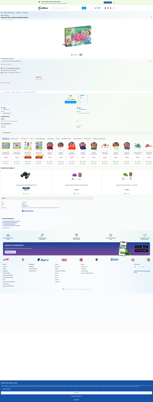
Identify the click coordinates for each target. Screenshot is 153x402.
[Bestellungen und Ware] (105, 8)
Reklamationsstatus (33, 268)
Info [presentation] (2, 92)
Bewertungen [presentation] (7, 92)
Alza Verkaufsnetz (6, 273)
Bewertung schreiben (71, 102)
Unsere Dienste (6, 283)
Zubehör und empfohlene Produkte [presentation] (29, 92)
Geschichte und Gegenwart (60, 270)
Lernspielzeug (18, 12)
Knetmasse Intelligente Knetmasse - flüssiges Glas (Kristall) (61, 153)
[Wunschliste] (108, 8)
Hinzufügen (27, 193)
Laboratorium (25, 12)
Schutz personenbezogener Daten (84, 289)
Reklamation (5, 270)
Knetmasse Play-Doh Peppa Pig (39, 153)
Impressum (57, 281)
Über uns (57, 273)
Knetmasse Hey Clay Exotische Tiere (138, 153)
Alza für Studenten (84, 270)
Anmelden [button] (98, 8)
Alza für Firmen (84, 266)
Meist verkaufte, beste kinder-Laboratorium (11, 221)
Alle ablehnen (76, 399)
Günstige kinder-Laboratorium (9, 224)
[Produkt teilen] (151, 17)
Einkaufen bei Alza (32, 270)
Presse (56, 277)
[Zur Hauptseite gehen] (43, 8)
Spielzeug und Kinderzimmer (9, 12)
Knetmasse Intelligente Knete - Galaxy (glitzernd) (127, 153)
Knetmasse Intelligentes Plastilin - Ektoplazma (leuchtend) (115, 153)
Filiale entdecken (107, 2)
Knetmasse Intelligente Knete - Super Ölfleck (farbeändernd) (94, 153)
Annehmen (76, 392)
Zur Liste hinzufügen (6, 82)
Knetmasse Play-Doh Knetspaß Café (6, 153)
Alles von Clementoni (5, 15)
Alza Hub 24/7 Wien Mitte (8, 275)
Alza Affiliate (83, 268)
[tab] (2, 92)
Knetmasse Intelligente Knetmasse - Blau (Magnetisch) (82, 153)
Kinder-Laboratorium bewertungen (10, 222)
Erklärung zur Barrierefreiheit (9, 281)
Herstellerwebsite (25, 205)
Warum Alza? (57, 266)
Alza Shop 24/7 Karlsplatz (8, 277)
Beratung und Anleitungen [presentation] (16, 92)
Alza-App (57, 279)
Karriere (56, 275)
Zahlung (4, 268)
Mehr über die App (9, 252)
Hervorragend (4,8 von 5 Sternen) (13, 68)
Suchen (84, 8)
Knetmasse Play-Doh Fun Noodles (28, 153)
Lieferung (5, 266)
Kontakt (56, 268)
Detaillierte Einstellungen (76, 396)
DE (136, 272)
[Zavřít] (114, 2)
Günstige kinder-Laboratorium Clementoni (11, 225)
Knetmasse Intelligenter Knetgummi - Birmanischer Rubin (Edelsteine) (50, 153)
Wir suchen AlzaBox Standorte (87, 273)
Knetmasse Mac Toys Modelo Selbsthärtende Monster (149, 153)
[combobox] (67, 8)
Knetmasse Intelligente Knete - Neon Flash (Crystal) (72, 153)
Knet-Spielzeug (6, 163)
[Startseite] (1, 12)
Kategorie (4, 198)
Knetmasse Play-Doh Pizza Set (105, 153)
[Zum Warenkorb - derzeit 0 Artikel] (114, 8)
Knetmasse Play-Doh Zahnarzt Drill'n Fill (17, 153)
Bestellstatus (31, 266)
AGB (4, 279)
